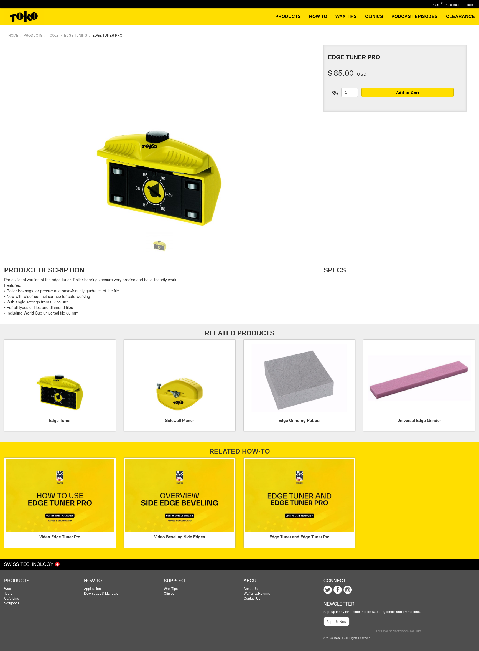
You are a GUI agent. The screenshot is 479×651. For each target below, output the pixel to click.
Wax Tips (171, 588)
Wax (7, 588)
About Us (251, 588)
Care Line (11, 598)
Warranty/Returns (257, 593)
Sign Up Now (336, 621)
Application (92, 588)
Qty (335, 92)
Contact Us (252, 598)
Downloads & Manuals (101, 593)
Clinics (169, 593)
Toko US (339, 638)
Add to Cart (407, 92)
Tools (8, 593)
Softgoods (11, 603)
